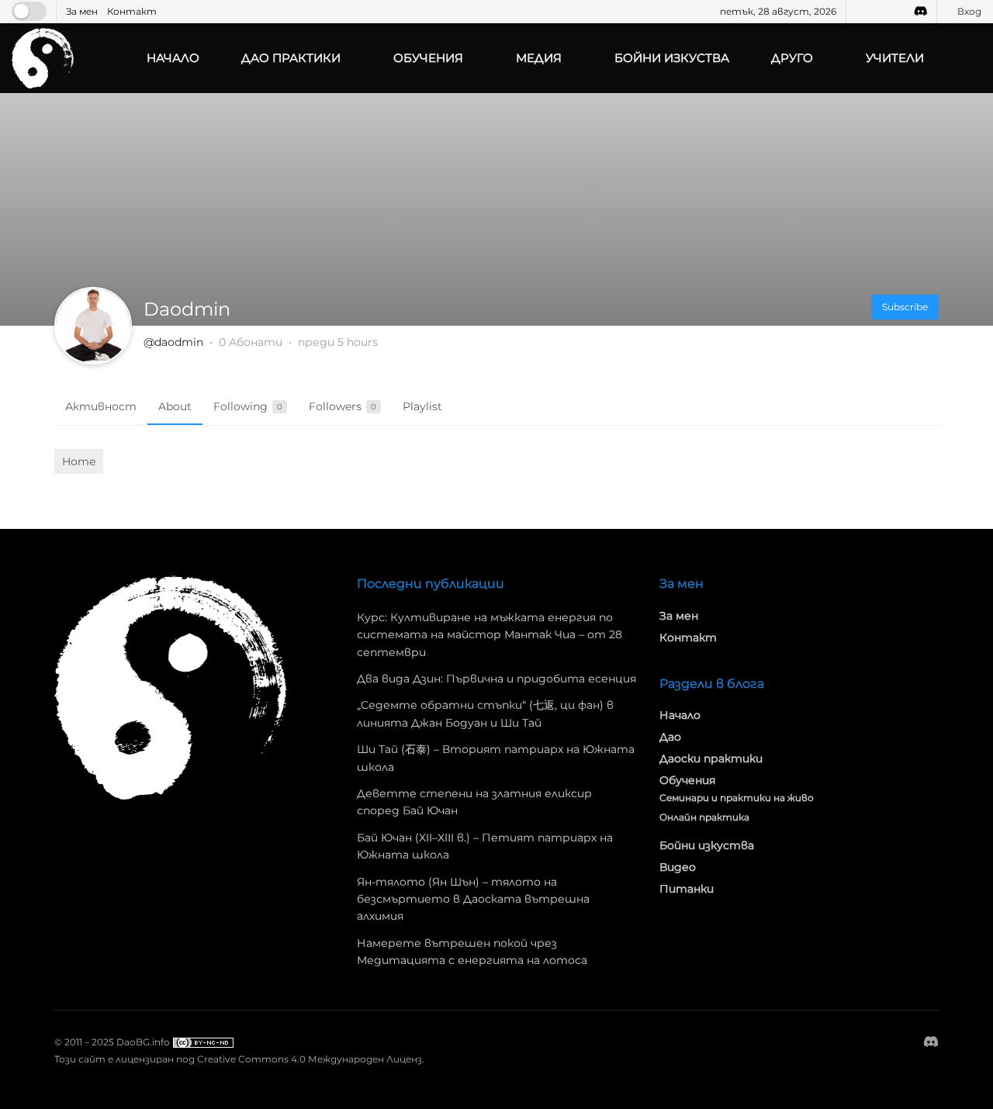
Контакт (132, 11)
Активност (101, 406)
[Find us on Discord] (921, 11)
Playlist (422, 406)
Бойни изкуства (671, 57)
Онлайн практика (704, 817)
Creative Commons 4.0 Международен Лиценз (309, 1059)
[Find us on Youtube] (879, 11)
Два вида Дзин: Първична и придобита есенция (496, 679)
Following (247, 406)
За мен (82, 11)
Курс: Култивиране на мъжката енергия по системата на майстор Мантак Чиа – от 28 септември (489, 634)
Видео (677, 867)
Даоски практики (711, 758)
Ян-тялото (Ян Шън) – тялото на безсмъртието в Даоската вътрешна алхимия (473, 899)
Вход (968, 11)
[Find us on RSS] (898, 11)
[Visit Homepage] (43, 58)
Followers (342, 406)
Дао (670, 737)
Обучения (428, 57)
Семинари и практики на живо (736, 797)
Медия (539, 57)
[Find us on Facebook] (860, 11)
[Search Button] (975, 58)
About (175, 406)
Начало (173, 57)
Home (78, 461)
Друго (792, 57)
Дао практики (291, 57)
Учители (895, 57)
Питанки (686, 889)
